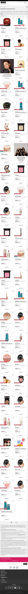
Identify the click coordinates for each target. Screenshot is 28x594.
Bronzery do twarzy (3, 11)
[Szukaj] (27, 4)
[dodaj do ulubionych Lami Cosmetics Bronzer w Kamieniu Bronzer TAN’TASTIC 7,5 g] (27, 249)
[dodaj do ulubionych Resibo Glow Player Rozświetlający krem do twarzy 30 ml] (27, 417)
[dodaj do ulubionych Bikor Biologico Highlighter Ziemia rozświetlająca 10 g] (13, 102)
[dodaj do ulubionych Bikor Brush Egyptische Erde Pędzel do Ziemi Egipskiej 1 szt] (27, 39)
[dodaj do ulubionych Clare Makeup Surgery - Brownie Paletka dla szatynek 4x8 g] (13, 438)
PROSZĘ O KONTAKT (15, 560)
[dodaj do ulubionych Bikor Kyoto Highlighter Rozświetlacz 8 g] (13, 228)
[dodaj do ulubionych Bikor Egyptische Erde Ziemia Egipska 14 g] (13, 18)
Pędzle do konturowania (9, 11)
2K (21, 587)
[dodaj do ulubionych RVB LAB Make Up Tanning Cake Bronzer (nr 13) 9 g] (13, 396)
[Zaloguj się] (18, 2)
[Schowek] (21, 2)
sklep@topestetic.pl (4, 577)
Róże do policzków (21, 11)
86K (8, 587)
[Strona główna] (3, 2)
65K (12, 587)
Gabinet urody (3, 575)
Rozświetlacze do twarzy (15, 11)
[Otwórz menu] (1, 4)
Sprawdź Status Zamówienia (4, 572)
